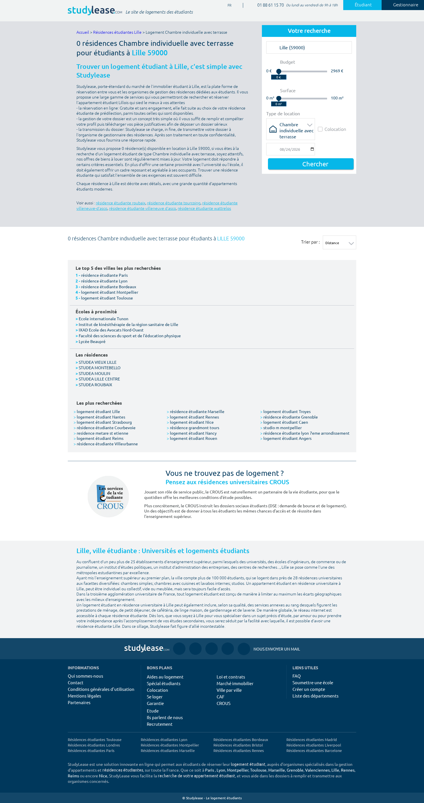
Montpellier (237, 769)
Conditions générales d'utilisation (101, 689)
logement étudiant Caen (284, 422)
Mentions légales (84, 695)
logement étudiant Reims (98, 438)
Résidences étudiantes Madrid (311, 739)
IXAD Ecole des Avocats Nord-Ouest (111, 329)
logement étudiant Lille (97, 411)
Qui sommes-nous (85, 675)
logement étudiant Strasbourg (103, 422)
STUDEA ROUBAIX (95, 384)
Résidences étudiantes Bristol (238, 744)
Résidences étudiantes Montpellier (170, 744)
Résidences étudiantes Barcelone (314, 750)
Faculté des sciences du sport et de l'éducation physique (130, 335)
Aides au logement (165, 676)
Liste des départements (315, 695)
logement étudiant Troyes (285, 411)
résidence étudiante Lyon (104, 280)
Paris (209, 769)
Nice (103, 775)
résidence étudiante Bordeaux (108, 286)
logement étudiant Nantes (99, 416)
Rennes (347, 769)
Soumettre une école (312, 682)
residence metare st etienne (101, 433)
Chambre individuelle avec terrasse (296, 126)
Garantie (155, 703)
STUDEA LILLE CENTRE (99, 378)
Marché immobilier (235, 683)
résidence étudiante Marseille (195, 411)
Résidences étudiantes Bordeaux (240, 739)
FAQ (296, 675)
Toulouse (258, 769)
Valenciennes (317, 769)
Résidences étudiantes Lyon (164, 739)
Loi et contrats (231, 676)
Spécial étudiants (164, 683)
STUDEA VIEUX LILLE (98, 362)
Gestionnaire (405, 5)
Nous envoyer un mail (269, 648)
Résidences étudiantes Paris (91, 750)
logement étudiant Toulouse (107, 297)
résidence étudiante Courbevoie (105, 427)
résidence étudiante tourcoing (173, 203)
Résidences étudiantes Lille (117, 32)
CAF (220, 696)
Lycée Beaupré (92, 341)
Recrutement (159, 724)
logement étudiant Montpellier (109, 292)
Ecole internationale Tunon (103, 318)
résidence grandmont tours (193, 427)
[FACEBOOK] (179, 648)
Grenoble (295, 769)
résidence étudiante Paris (104, 275)
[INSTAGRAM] (195, 648)
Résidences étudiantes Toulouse (94, 739)
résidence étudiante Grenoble (289, 416)
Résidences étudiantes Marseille (168, 750)
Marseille (276, 769)
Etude (153, 710)
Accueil (82, 32)
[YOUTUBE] (211, 648)
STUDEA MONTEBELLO (100, 367)
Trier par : (310, 242)
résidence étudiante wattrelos (204, 208)
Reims (73, 775)
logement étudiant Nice (190, 422)
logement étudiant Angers (286, 438)
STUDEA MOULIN (94, 373)
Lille (335, 769)
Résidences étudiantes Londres (94, 744)
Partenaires (79, 702)
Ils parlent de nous (165, 717)
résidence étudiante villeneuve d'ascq (142, 208)
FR (224, 5)
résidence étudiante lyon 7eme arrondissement (305, 433)
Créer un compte (308, 689)
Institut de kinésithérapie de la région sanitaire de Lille (128, 324)
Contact (75, 682)
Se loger (155, 696)
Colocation (335, 129)
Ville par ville (229, 690)
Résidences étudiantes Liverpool (313, 744)
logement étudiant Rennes (193, 416)
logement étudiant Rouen (192, 438)
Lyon (221, 769)
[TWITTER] (228, 648)
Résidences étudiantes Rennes (238, 750)
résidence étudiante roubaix (120, 203)
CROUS (223, 703)
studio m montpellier (281, 427)
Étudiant (363, 5)
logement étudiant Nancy (192, 433)
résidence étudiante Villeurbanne (106, 443)
